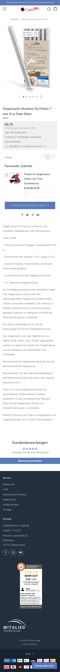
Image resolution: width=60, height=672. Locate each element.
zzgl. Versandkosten (15, 132)
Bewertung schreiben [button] (30, 461)
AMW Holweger (30, 644)
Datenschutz (9, 499)
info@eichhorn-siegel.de (16, 525)
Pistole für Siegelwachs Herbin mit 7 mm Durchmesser (37, 179)
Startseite (15, 19)
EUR (28, 654)
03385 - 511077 (12, 530)
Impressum (9, 484)
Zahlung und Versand (14, 494)
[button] (23, 96)
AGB (5, 489)
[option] (30, 58)
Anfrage (7, 509)
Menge (8, 157)
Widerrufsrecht (11, 504)
